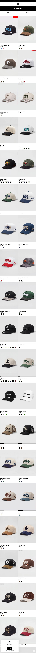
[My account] (32, 4)
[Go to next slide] (25, 1)
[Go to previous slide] (11, 1)
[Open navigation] (2, 4)
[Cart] (34, 4)
